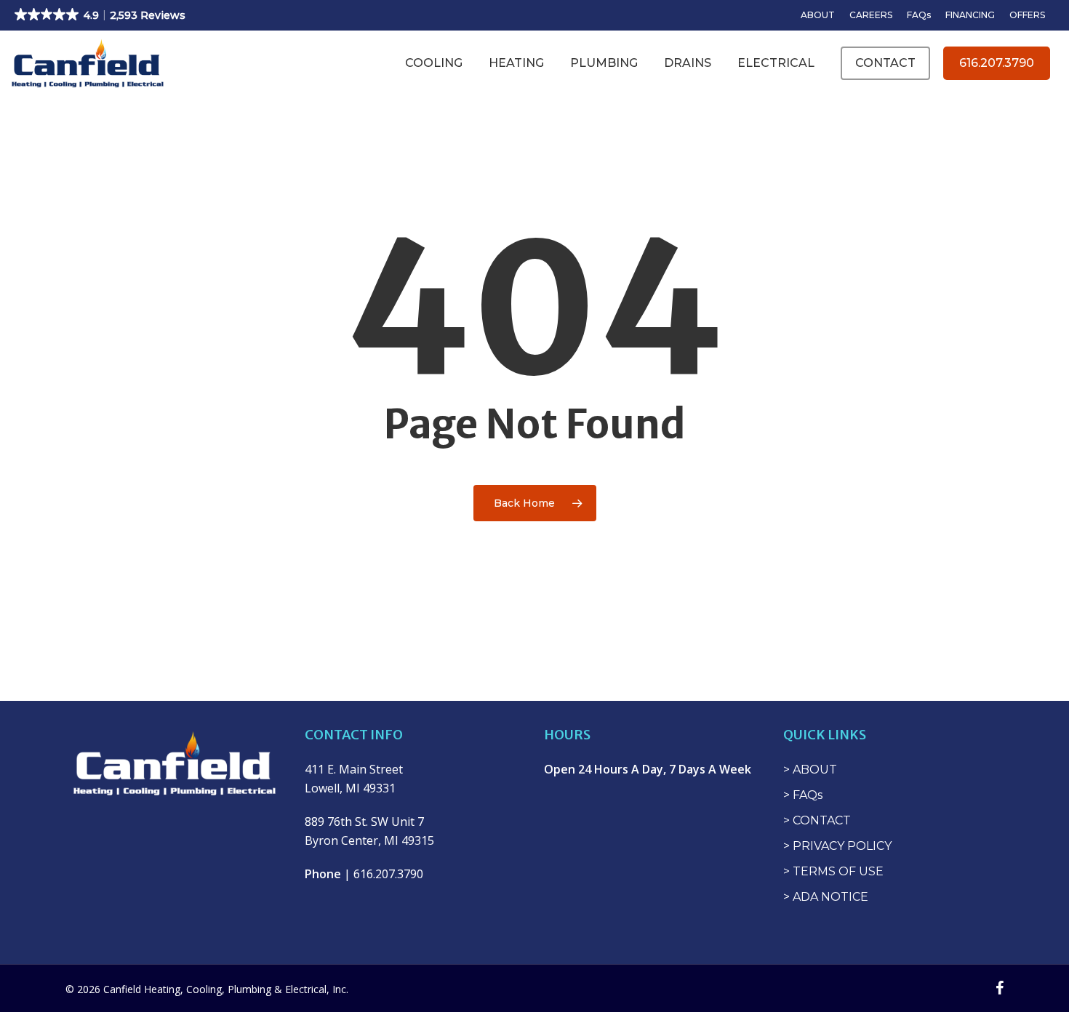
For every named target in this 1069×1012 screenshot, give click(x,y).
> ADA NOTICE (825, 897)
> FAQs (802, 795)
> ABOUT (810, 769)
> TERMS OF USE (833, 871)
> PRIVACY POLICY (837, 846)
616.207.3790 (996, 63)
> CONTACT (817, 820)
